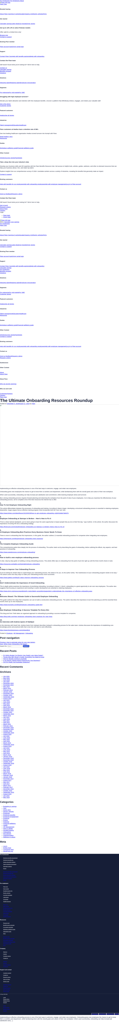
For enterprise (4, 92)
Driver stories (30, 24)
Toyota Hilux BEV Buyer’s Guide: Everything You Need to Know (23, 657)
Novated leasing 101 (26, 14)
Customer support (7, 973)
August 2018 (7, 765)
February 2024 (8, 690)
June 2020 (6, 738)
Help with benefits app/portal (21, 56)
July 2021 (6, 717)
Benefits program (5, 71)
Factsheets (18, 158)
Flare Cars (3, 4)
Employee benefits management (10, 858)
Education (16, 125)
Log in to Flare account (73, 184)
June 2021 (6, 719)
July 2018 (6, 767)
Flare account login (6, 46)
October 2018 (7, 761)
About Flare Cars (5, 14)
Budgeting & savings (10, 806)
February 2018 (8, 775)
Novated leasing (8, 830)
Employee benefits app (8, 860)
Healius (2, 115)
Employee (6, 813)
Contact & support (6, 37)
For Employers (15, 1)
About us (5, 952)
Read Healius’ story (6, 136)
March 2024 (7, 688)
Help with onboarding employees (34, 184)
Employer (9, 633)
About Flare (4, 209)
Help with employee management (55, 184)
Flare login (6, 215)
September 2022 (8, 714)
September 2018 (8, 763)
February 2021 (8, 726)
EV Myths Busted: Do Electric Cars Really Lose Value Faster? (23, 655)
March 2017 (7, 785)
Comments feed (8, 849)
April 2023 (6, 705)
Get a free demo (5, 104)
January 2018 (7, 777)
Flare (33, 403)
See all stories (9, 115)
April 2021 (6, 722)
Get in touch (4, 205)
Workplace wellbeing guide (8, 148)
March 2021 (7, 724)
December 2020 (8, 727)
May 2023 (6, 704)
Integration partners (7, 866)
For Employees (5, 1)
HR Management (18, 633)
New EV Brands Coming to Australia (15, 659)
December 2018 (8, 758)
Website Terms (6, 1000)
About (22, 1)
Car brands (22, 24)
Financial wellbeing (9, 823)
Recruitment (7, 834)
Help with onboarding (37, 56)
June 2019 (6, 750)
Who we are (4, 384)
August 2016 (7, 794)
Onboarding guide (7, 931)
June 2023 (6, 702)
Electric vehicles (38, 14)
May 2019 (6, 751)
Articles (2, 158)
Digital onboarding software (9, 862)
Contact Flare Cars (6, 56)
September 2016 (8, 792)
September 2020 (8, 732)
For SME (22, 92)
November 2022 (8, 710)
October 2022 (7, 712)
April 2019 (6, 753)
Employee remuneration (28, 83)
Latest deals (15, 24)
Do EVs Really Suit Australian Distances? (16, 662)
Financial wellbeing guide (25, 148)
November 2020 (8, 729)
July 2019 (6, 748)
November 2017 (8, 779)
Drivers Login (6, 981)
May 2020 (6, 739)
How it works (15, 14)
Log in (5, 846)
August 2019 (7, 746)
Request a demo (17, 194)
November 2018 (8, 760)
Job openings (12, 384)
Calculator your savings (11, 222)
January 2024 (7, 692)
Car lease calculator (7, 895)
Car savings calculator (8, 927)
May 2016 (6, 797)
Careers (2, 210)
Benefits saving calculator (8, 925)
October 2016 (7, 790)
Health (5, 825)
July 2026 (6, 676)
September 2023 (8, 697)
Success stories (10, 158)
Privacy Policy (6, 999)
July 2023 (6, 700)
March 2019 (7, 755)
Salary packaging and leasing (9, 864)
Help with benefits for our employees (12, 184)
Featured (6, 822)
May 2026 (6, 678)
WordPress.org (8, 851)
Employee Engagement (10, 817)
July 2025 (6, 681)
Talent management (6, 125)
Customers (3, 393)
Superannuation (8, 835)
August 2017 (7, 780)
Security (5, 1002)
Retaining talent (15, 83)
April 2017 (6, 784)
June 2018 (6, 768)
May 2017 (6, 782)
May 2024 (6, 686)
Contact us (3, 68)
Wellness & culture (9, 837)
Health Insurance (7, 901)
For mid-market (14, 92)
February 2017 (8, 787)
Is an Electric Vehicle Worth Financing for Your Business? (21, 660)
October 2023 (7, 695)
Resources (3, 138)
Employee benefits (9, 815)
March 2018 (7, 773)
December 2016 (8, 789)
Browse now (4, 35)
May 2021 (6, 721)
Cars (4, 808)
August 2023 (7, 698)
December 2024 (8, 683)
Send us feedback (6, 194)
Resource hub (6, 923)
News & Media (8, 828)
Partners (10, 393)
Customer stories (5, 106)
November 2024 (8, 685)
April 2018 (6, 772)
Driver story (7, 810)
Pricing (4, 868)
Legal (4, 997)
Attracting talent (5, 83)
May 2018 (6, 770)
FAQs (45, 14)
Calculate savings (5, 24)
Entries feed (7, 848)
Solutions (3, 73)
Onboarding (29, 633)
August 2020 (7, 734)
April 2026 (6, 680)
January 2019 (7, 756)
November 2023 (8, 693)
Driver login (7, 217)
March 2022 (7, 715)
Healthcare (22, 125)
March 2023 (7, 707)
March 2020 (7, 743)
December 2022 (8, 709)
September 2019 (8, 744)
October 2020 (7, 731)
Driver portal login (18, 46)
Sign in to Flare (6, 979)
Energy (5, 820)
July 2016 (6, 796)
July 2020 (6, 736)
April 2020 (6, 741)
